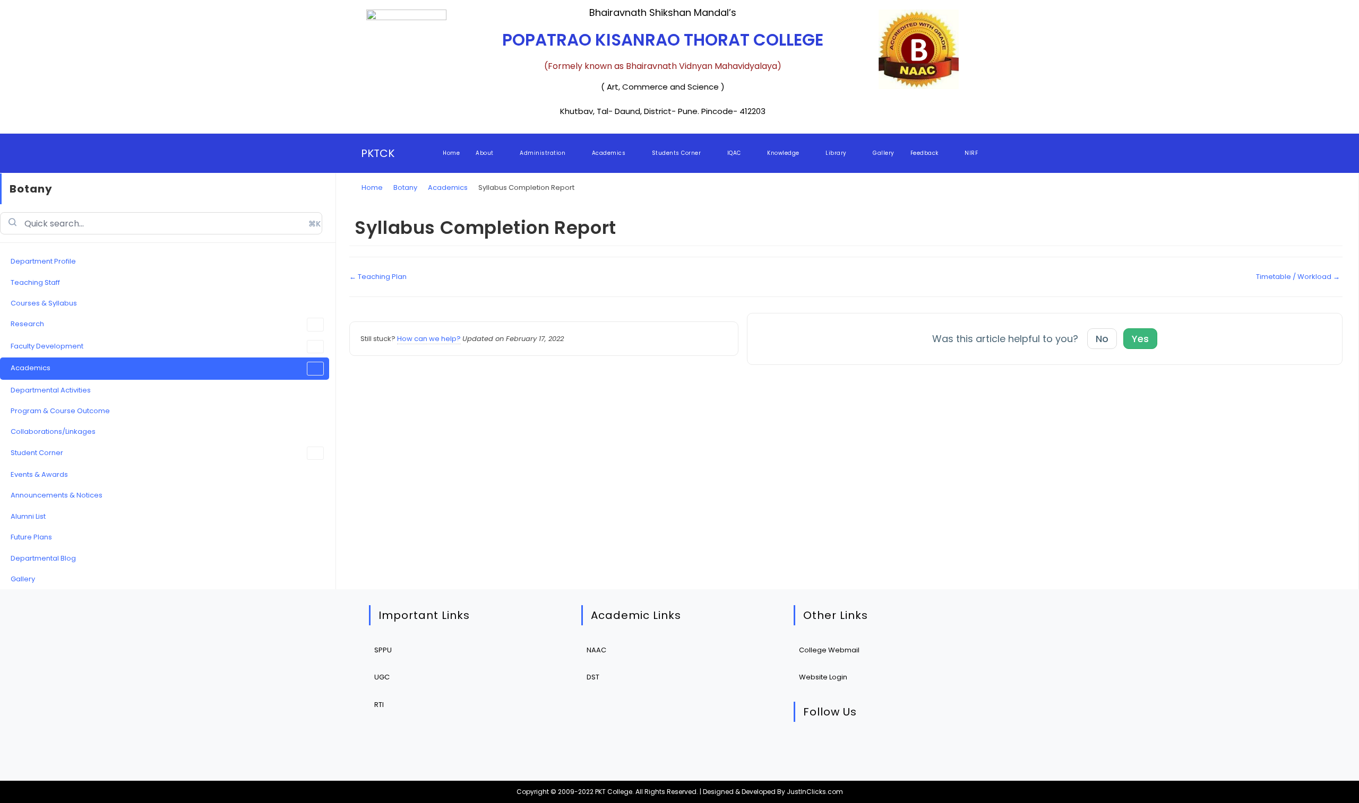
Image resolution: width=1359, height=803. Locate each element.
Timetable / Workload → (1298, 277)
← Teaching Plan (378, 277)
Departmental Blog (43, 558)
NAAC (596, 650)
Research (27, 324)
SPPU (383, 650)
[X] (809, 748)
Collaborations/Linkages (53, 431)
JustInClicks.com (815, 791)
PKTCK (377, 153)
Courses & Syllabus (44, 303)
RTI (379, 705)
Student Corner (37, 453)
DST (593, 677)
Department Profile (43, 261)
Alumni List (28, 516)
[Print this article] (1340, 216)
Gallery (23, 579)
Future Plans (31, 537)
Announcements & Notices (56, 495)
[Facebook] (842, 748)
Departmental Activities (51, 390)
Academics (30, 368)
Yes (1140, 338)
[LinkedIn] (874, 748)
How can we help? (429, 339)
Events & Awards (39, 474)
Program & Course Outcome (60, 411)
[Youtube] (907, 748)
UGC (382, 677)
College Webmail (829, 650)
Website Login (823, 677)
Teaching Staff (35, 282)
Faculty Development (47, 346)
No (1102, 338)
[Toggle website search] (996, 153)
